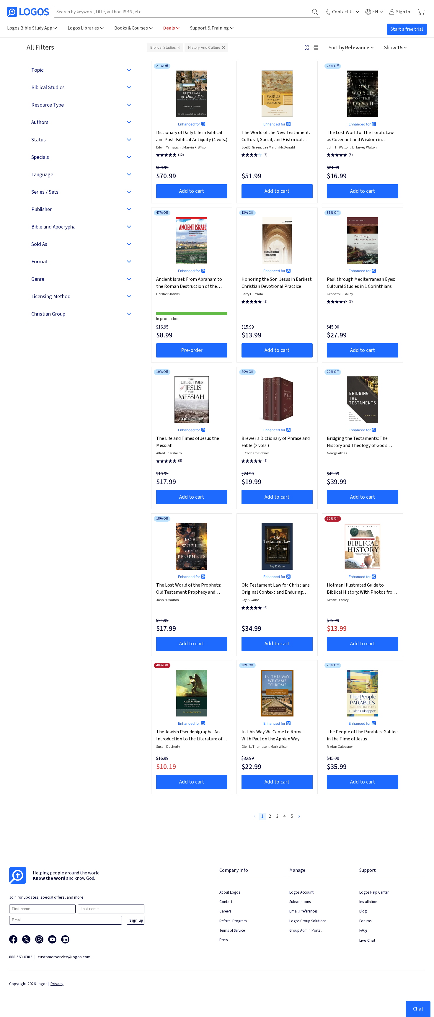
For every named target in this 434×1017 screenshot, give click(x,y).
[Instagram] (39, 939)
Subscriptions (300, 901)
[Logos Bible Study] (28, 11)
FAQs (363, 930)
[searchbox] (187, 12)
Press (223, 939)
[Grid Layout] (307, 47)
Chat (418, 1009)
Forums (365, 920)
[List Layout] (316, 47)
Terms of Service (232, 930)
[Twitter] (26, 939)
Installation (368, 901)
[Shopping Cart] (421, 11)
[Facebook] (13, 939)
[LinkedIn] (65, 939)
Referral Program (233, 920)
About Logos (229, 892)
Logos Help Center (374, 892)
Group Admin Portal (305, 930)
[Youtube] (52, 939)
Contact (225, 901)
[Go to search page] (315, 12)
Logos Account (301, 892)
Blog (363, 911)
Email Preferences (303, 911)
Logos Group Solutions (307, 920)
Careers (225, 911)
